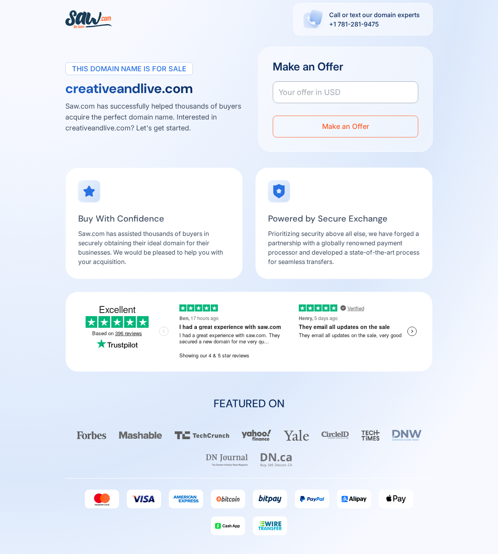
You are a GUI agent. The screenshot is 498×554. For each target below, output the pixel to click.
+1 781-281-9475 (354, 24)
